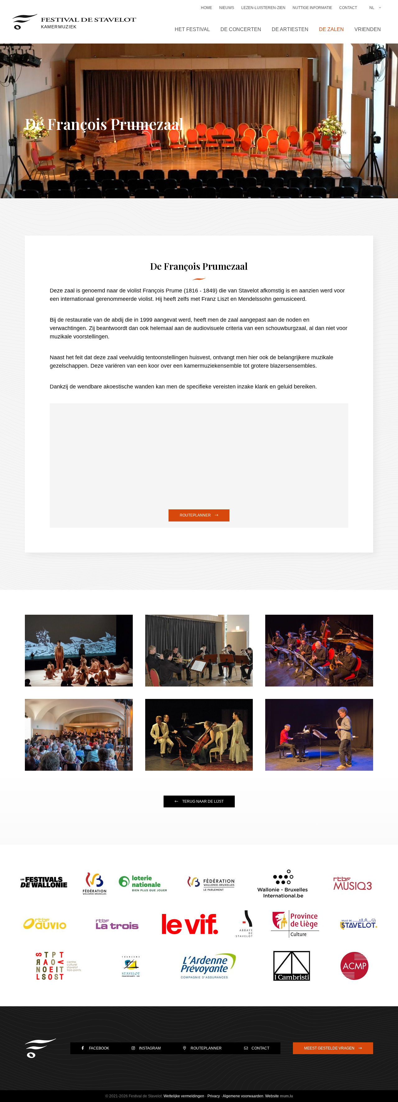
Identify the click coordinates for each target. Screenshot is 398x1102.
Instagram (150, 1048)
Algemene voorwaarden (243, 1096)
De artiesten (290, 29)
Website (272, 1096)
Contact (348, 8)
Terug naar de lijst (203, 801)
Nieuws (226, 8)
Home (206, 8)
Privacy (213, 1096)
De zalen (331, 29)
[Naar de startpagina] (40, 1048)
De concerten (240, 29)
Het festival (192, 29)
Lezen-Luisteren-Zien (263, 8)
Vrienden (367, 29)
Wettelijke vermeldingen (184, 1096)
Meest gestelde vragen (329, 1048)
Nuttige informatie (312, 8)
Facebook (99, 1048)
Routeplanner (195, 515)
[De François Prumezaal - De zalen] (79, 650)
